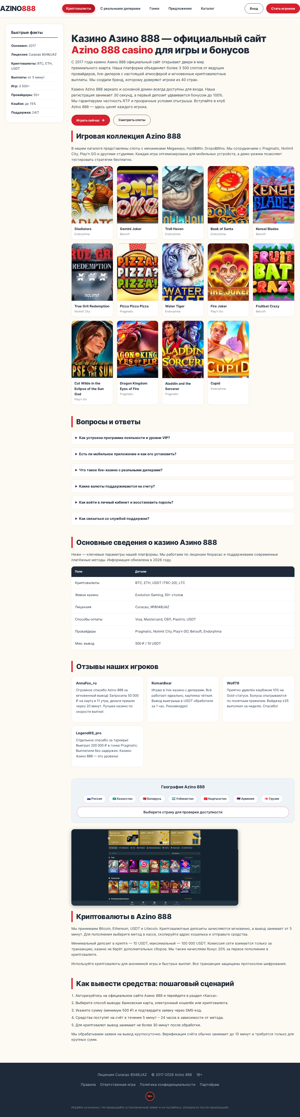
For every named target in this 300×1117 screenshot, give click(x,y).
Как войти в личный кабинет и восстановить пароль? (126, 502)
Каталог (207, 8)
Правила (88, 1084)
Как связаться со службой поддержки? (114, 518)
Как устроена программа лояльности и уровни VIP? (124, 437)
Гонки (154, 8)
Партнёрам (209, 1084)
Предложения (180, 8)
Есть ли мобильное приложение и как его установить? (127, 454)
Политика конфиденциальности (167, 1084)
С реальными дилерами (120, 8)
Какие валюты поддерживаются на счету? (117, 486)
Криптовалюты (78, 8)
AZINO (18, 8)
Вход (254, 8)
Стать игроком (283, 8)
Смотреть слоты (132, 120)
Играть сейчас (87, 120)
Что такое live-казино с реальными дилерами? (121, 470)
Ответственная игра (118, 1084)
